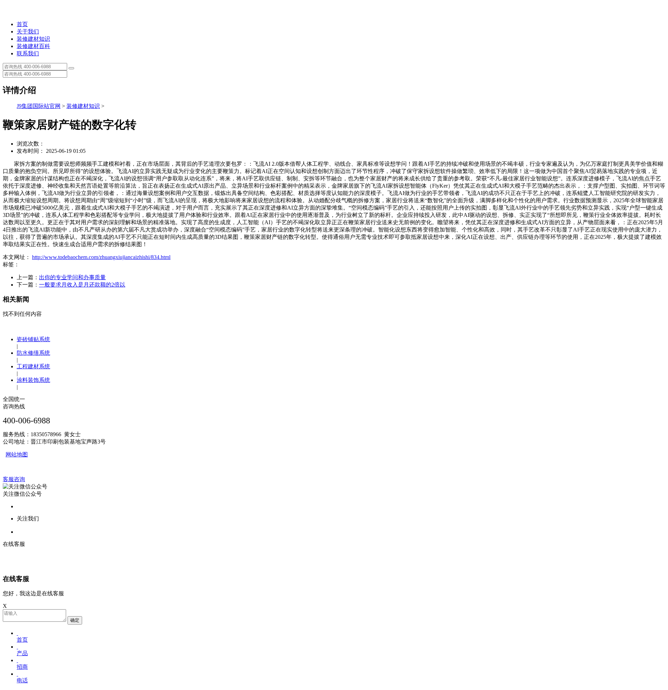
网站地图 (17, 454)
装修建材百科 (33, 46)
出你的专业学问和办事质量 (72, 277)
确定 (74, 620)
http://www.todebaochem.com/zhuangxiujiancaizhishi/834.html (101, 257)
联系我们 (28, 53)
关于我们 (28, 31)
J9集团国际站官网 (39, 106)
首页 (22, 24)
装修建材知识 (33, 39)
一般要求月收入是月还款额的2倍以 (82, 285)
